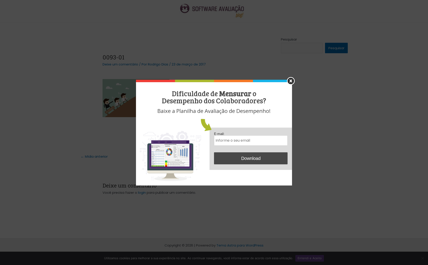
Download (251, 158)
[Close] (291, 81)
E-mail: (219, 134)
